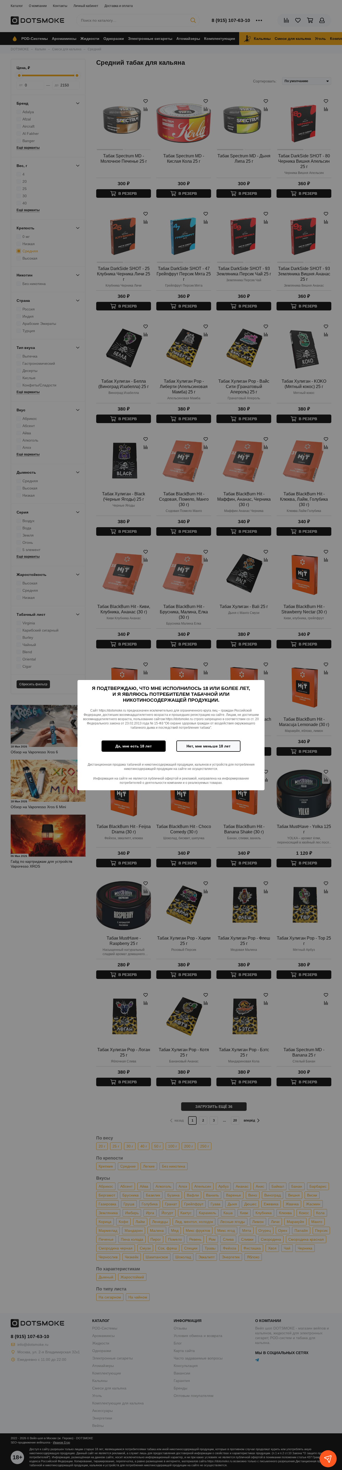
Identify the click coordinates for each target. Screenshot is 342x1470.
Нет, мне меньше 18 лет (208, 746)
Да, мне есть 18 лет (133, 746)
